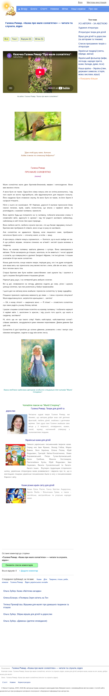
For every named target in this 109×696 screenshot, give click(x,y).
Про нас (93, 9)
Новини (54, 9)
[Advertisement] (38, 524)
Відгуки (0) (26, 39)
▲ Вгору (22, 9)
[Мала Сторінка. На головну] (8, 15)
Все (6, 39)
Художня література (88, 28)
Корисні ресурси (24, 682)
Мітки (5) (39, 39)
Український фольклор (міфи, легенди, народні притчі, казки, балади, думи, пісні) (92, 61)
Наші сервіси (78, 9)
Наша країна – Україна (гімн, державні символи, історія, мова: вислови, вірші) (92, 71)
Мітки (65, 9)
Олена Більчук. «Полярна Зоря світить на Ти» (25, 598)
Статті (43, 9)
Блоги (34, 9)
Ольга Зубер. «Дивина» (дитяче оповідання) (25, 621)
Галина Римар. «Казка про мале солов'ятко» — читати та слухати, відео (47, 668)
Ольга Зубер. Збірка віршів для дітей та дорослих (27, 614)
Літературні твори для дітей (92, 32)
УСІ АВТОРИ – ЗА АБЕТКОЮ (92, 23)
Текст (14, 39)
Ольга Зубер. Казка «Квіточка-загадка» (22, 591)
